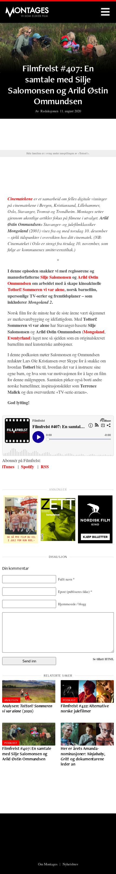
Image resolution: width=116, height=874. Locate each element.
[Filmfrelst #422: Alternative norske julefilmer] (87, 691)
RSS (45, 466)
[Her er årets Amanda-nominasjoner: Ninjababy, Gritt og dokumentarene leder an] (87, 734)
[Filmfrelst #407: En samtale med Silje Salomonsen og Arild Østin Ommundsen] (28, 734)
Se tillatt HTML (103, 659)
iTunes (8, 466)
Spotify (27, 466)
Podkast (69, 700)
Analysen (11, 700)
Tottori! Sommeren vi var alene (36, 289)
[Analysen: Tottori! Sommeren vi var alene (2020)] (28, 691)
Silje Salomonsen (55, 277)
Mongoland (93, 331)
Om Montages (47, 864)
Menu (105, 12)
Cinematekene (20, 199)
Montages (14, 9)
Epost (75, 591)
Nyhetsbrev (70, 864)
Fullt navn (66, 579)
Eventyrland (19, 338)
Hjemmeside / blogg (72, 604)
